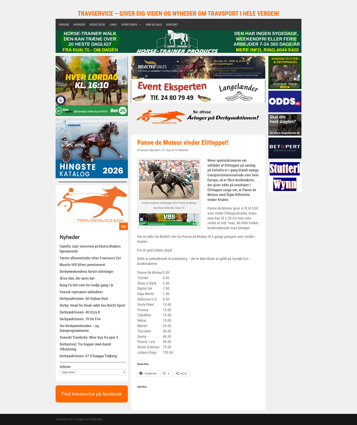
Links (113, 24)
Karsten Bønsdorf (150, 150)
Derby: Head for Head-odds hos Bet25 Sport (92, 305)
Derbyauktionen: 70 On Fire (80, 319)
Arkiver (65, 366)
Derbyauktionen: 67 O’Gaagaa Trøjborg (88, 356)
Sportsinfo (129, 24)
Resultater (97, 24)
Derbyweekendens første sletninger (86, 271)
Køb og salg (154, 24)
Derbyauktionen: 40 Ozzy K (80, 312)
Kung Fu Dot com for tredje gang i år (86, 285)
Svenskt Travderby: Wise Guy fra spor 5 (89, 337)
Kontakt (172, 24)
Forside (64, 24)
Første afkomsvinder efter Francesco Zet (90, 258)
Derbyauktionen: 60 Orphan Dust (84, 298)
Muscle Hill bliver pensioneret (82, 264)
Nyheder (79, 24)
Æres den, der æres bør (77, 278)
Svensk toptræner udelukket (81, 292)
